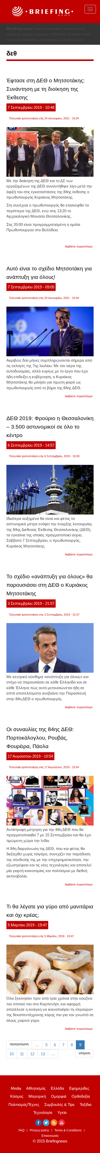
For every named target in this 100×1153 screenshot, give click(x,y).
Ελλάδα (57, 1088)
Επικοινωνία (50, 1135)
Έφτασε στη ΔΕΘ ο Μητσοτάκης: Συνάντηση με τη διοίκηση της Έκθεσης (45, 88)
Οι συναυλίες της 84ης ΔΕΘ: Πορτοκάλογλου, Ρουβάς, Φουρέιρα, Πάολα (40, 737)
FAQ (21, 1130)
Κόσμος (16, 1096)
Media (16, 1088)
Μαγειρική (37, 1096)
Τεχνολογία (42, 1112)
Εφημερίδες (79, 1088)
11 (22, 1054)
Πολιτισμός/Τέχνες (23, 1104)
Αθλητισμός (36, 1088)
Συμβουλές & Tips (59, 1104)
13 (43, 1054)
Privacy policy (39, 1130)
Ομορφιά (58, 1096)
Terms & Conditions (68, 1130)
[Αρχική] (41, 11)
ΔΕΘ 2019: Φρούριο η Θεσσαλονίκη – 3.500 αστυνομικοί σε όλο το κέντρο (50, 426)
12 (32, 1054)
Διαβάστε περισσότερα (78, 246)
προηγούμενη (19, 1044)
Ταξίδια (86, 1104)
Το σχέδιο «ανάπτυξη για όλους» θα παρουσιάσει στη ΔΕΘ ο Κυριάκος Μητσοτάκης (49, 584)
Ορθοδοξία (81, 1096)
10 (11, 1054)
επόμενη (84, 1053)
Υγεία (62, 1112)
